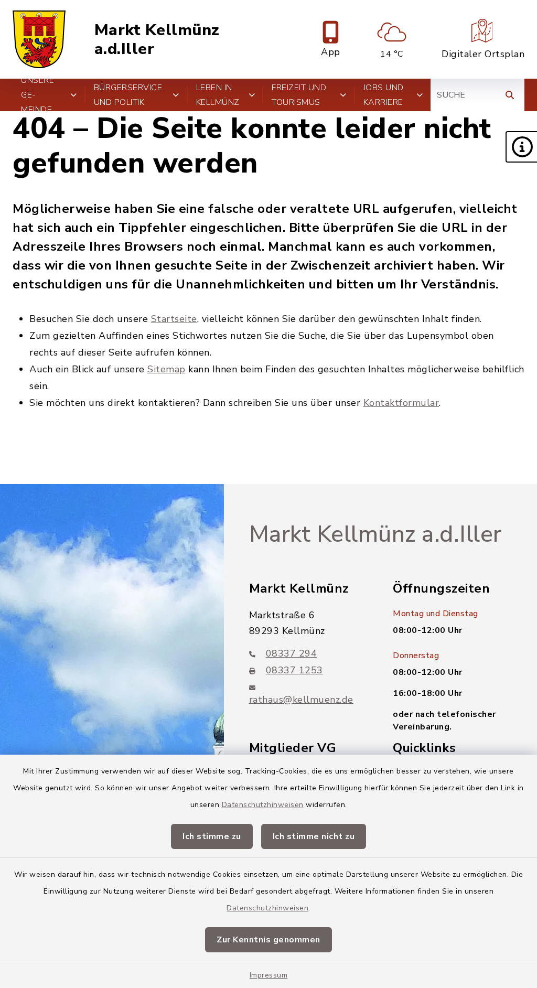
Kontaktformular (401, 402)
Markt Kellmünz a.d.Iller (157, 39)
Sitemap (166, 369)
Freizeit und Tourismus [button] (299, 95)
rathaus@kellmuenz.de (301, 699)
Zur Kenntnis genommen (268, 940)
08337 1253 (294, 670)
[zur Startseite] (39, 39)
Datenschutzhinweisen (263, 805)
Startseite (174, 319)
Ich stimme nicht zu (314, 836)
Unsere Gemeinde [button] (37, 95)
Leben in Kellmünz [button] (218, 95)
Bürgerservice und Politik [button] (128, 95)
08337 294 (291, 653)
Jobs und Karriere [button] (383, 95)
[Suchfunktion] (509, 95)
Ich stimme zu (211, 836)
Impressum (269, 975)
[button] (521, 147)
